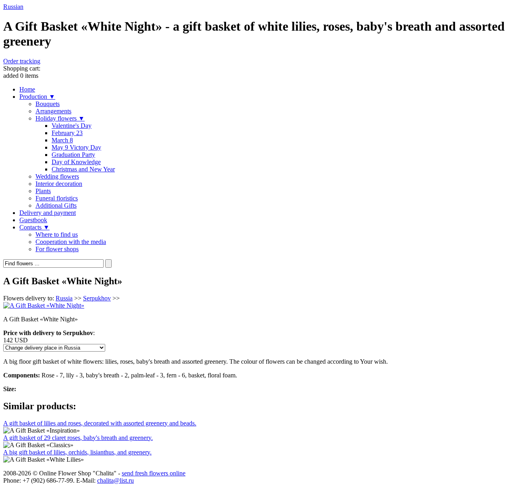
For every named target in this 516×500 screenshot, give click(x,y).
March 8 (62, 140)
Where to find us (56, 234)
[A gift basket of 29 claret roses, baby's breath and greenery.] (38, 445)
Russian (13, 6)
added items (21, 72)
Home (27, 89)
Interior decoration (58, 183)
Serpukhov (97, 298)
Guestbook (33, 220)
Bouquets (47, 103)
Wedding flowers (57, 176)
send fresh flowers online (153, 473)
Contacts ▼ (34, 227)
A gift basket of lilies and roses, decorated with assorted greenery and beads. (99, 423)
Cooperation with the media (70, 241)
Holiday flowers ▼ (60, 118)
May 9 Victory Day (76, 147)
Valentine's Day (72, 125)
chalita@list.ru (115, 480)
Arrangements (53, 111)
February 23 (67, 132)
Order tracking (21, 61)
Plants (43, 191)
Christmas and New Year (83, 169)
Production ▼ (37, 96)
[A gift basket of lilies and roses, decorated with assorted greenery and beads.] (41, 430)
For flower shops (57, 249)
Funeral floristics (56, 198)
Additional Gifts (56, 205)
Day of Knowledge (76, 161)
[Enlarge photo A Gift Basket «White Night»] (43, 305)
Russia (64, 298)
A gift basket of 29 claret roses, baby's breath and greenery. (78, 437)
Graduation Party (73, 154)
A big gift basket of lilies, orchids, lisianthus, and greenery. (77, 452)
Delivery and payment (47, 212)
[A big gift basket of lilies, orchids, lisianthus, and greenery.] (43, 459)
